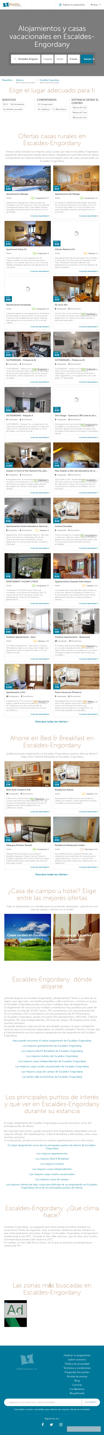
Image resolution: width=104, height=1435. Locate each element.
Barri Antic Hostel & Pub (18, 789)
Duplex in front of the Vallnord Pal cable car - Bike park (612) (37, 471)
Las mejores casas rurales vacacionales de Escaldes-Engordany (52, 1066)
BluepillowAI (77, 1393)
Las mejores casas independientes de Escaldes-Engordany (52, 1061)
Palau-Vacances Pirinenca (68, 692)
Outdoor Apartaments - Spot (20, 637)
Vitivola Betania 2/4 (65, 249)
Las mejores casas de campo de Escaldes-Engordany (52, 1071)
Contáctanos (76, 1389)
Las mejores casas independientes (52, 1169)
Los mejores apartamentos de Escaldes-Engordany (52, 1045)
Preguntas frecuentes (77, 1372)
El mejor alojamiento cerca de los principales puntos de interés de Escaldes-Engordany (52, 1147)
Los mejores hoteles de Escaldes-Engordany (52, 1056)
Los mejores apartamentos (52, 1153)
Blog (77, 1380)
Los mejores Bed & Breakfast (52, 1158)
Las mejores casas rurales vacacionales (52, 1174)
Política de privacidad (77, 1363)
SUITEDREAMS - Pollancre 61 (21, 360)
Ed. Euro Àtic (61, 304)
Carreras (77, 1384)
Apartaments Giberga (17, 194)
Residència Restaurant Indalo (70, 845)
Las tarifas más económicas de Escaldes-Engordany (52, 1076)
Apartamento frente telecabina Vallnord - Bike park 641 (34, 526)
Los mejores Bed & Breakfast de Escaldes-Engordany (52, 1050)
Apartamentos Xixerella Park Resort (73, 581)
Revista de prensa (77, 1376)
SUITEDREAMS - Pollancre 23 (70, 360)
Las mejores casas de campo (52, 1179)
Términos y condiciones (77, 1368)
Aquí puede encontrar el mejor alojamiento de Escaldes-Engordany (52, 1040)
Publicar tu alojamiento (77, 1355)
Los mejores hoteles (52, 1163)
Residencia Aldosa (64, 789)
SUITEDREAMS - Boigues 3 (19, 415)
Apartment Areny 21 (16, 249)
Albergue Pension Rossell (19, 845)
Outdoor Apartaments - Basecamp (72, 637)
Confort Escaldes (63, 526)
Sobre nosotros (77, 1359)
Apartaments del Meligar (67, 194)
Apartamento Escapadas (18, 304)
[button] (43, 1424)
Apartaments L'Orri (15, 692)
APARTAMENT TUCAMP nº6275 (22, 581)
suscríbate (91, 1402)
